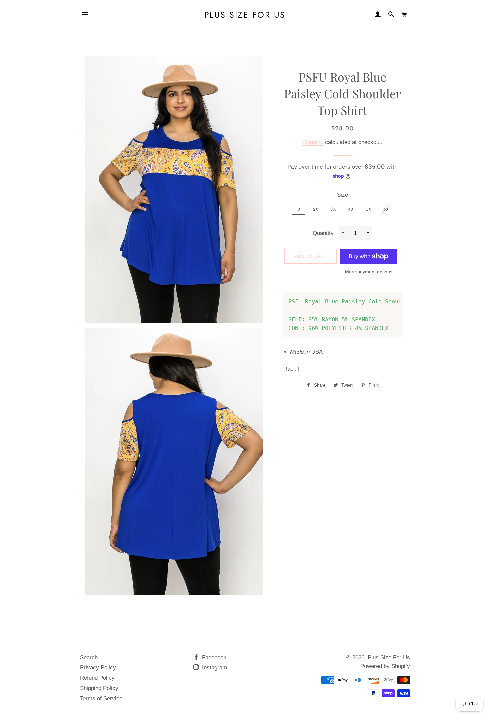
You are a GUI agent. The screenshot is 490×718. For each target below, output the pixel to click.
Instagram (213, 667)
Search (89, 657)
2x (316, 209)
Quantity (323, 233)
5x (369, 209)
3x (333, 209)
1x (298, 209)
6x (386, 209)
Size (342, 195)
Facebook (213, 657)
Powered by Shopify (385, 666)
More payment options (368, 271)
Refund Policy (97, 678)
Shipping (312, 142)
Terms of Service (101, 698)
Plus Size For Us (245, 15)
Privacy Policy (98, 667)
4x (351, 209)
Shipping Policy (99, 688)
